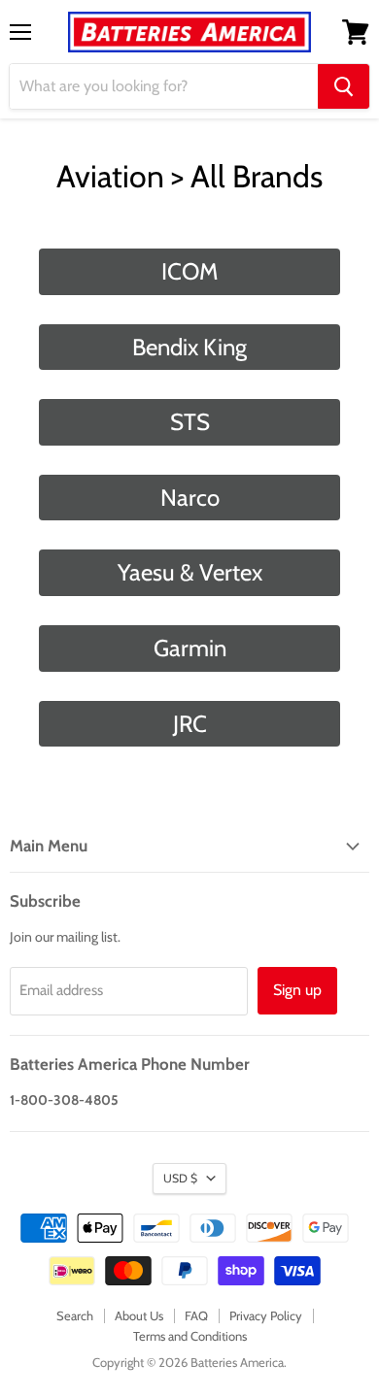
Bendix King (189, 347)
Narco (190, 497)
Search (74, 1315)
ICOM (189, 271)
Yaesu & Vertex (190, 572)
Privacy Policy (265, 1315)
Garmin (190, 648)
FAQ (196, 1315)
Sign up (297, 990)
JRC (190, 724)
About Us (139, 1315)
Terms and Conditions (190, 1336)
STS (190, 422)
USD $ (180, 1178)
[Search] (343, 86)
